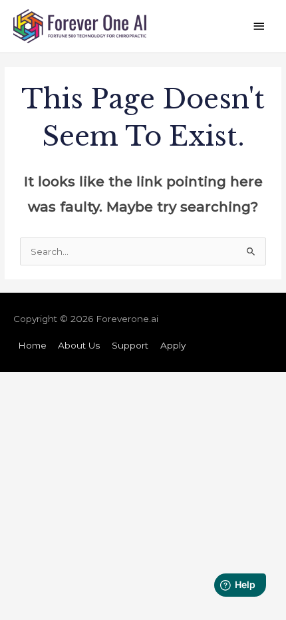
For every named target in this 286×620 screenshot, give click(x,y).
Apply (173, 345)
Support (130, 345)
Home (32, 345)
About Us (79, 345)
